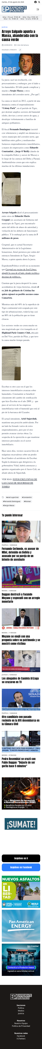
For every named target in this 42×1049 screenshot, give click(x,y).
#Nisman (27, 501)
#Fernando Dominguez (11, 501)
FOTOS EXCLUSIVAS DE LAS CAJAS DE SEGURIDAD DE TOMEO (19, 483)
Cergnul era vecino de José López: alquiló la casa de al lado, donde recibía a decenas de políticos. (20, 273)
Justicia (5, 27)
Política (5, 545)
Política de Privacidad (21, 1026)
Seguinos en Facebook (21, 867)
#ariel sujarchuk (12, 497)
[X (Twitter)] (39, 2)
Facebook (21, 1036)
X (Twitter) (21, 1038)
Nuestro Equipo (21, 1023)
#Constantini (27, 497)
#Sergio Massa (8, 505)
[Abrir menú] (37, 9)
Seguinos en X (21, 858)
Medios (4, 591)
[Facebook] (35, 2)
